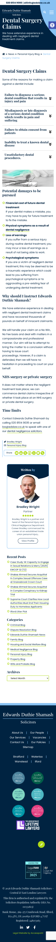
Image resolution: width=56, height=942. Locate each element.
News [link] (11, 54)
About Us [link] (17, 733)
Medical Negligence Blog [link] (23, 649)
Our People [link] (37, 733)
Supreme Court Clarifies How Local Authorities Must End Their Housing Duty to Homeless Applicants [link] (29, 603)
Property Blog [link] (17, 659)
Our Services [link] (18, 737)
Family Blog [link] (16, 639)
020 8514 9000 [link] (14, 3)
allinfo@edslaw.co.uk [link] (37, 3)
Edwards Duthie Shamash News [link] (27, 634)
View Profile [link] (28, 540)
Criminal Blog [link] (17, 624)
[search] (44, 12)
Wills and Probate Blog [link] (22, 663)
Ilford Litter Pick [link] (18, 611)
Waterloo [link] (37, 757)
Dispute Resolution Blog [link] (23, 629)
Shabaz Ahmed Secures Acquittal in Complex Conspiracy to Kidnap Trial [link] (28, 590)
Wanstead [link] (21, 761)
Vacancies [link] (39, 737)
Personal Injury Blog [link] (29, 54)
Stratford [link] (18, 757)
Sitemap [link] (28, 747)
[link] (52, 25)
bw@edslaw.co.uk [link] (13, 427)
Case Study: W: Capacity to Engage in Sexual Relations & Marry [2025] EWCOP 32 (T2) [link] (29, 566)
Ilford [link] (38, 761)
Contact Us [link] (17, 742)
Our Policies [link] (38, 742)
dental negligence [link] (17, 229)
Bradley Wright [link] (14, 441)
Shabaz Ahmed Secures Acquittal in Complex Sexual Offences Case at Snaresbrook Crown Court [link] (28, 578)
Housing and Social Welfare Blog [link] (28, 644)
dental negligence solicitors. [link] (24, 431)
